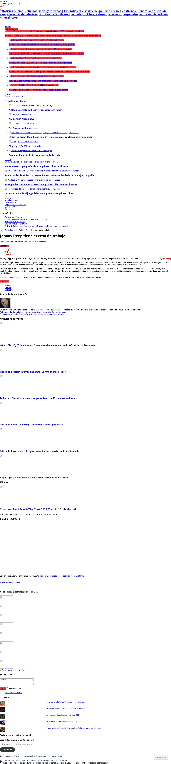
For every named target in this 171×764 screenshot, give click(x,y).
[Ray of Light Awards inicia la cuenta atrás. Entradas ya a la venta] (36, 76)
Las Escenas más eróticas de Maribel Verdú (63, 721)
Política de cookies (61, 760)
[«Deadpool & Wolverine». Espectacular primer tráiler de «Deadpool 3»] (35, 180)
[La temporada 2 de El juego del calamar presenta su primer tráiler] (33, 189)
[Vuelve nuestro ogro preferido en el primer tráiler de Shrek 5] (31, 162)
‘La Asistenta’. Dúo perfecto (23, 128)
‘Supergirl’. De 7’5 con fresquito (25, 146)
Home (2, 230)
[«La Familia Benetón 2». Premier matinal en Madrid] (6, 631)
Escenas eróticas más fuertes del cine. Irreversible (66, 708)
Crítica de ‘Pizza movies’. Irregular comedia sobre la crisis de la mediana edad (49, 71)
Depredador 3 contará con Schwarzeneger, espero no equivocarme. (32, 314)
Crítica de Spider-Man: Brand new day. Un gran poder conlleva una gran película (50, 137)
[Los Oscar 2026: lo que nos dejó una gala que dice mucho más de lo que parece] (6, 649)
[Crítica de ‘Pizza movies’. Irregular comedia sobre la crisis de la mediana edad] (42, 67)
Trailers (8, 160)
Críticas (8, 94)
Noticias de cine (11, 29)
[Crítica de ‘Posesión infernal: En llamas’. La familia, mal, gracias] (36, 40)
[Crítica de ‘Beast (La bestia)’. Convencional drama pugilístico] (35, 58)
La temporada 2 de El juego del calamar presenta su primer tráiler (39, 193)
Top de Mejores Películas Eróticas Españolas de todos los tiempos (73, 728)
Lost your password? (13, 693)
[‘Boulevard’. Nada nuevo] (20, 114)
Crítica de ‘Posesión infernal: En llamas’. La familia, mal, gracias (42, 44)
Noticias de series (12, 200)
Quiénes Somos (11, 207)
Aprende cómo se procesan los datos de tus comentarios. (60, 576)
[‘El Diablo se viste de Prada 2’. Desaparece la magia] (31, 105)
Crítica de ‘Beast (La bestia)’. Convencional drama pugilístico (40, 63)
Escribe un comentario (36, 242)
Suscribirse (7, 750)
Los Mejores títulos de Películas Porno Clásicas (65, 702)
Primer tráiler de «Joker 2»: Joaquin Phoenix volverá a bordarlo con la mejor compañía (49, 175)
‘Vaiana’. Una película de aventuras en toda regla (34, 155)
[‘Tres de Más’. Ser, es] (14, 96)
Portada (8, 27)
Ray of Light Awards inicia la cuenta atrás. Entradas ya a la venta (43, 81)
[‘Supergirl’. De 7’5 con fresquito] (23, 141)
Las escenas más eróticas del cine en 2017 (62, 715)
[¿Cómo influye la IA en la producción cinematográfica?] (6, 613)
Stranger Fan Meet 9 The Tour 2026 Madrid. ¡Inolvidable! (38, 90)
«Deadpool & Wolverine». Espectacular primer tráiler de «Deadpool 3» (41, 184)
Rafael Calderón (7, 242)
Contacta (8, 209)
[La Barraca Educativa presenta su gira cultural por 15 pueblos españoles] (40, 49)
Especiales (9, 198)
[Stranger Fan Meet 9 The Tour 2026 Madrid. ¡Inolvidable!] (34, 85)
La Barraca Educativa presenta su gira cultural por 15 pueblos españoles (46, 53)
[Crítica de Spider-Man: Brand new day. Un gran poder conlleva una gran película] (44, 133)
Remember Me (15, 688)
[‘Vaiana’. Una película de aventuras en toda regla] (30, 151)
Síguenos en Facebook (10, 582)
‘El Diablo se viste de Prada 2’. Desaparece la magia (35, 110)
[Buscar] (1, 1)
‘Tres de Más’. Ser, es (16, 101)
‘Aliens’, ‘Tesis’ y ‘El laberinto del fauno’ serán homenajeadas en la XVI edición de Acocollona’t (53, 35)
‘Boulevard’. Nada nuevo (21, 119)
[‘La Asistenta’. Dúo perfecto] (21, 123)
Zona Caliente (10, 202)
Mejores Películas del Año (15, 205)
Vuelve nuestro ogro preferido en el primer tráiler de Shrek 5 (36, 166)
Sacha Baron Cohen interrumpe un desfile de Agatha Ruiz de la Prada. (33, 312)
